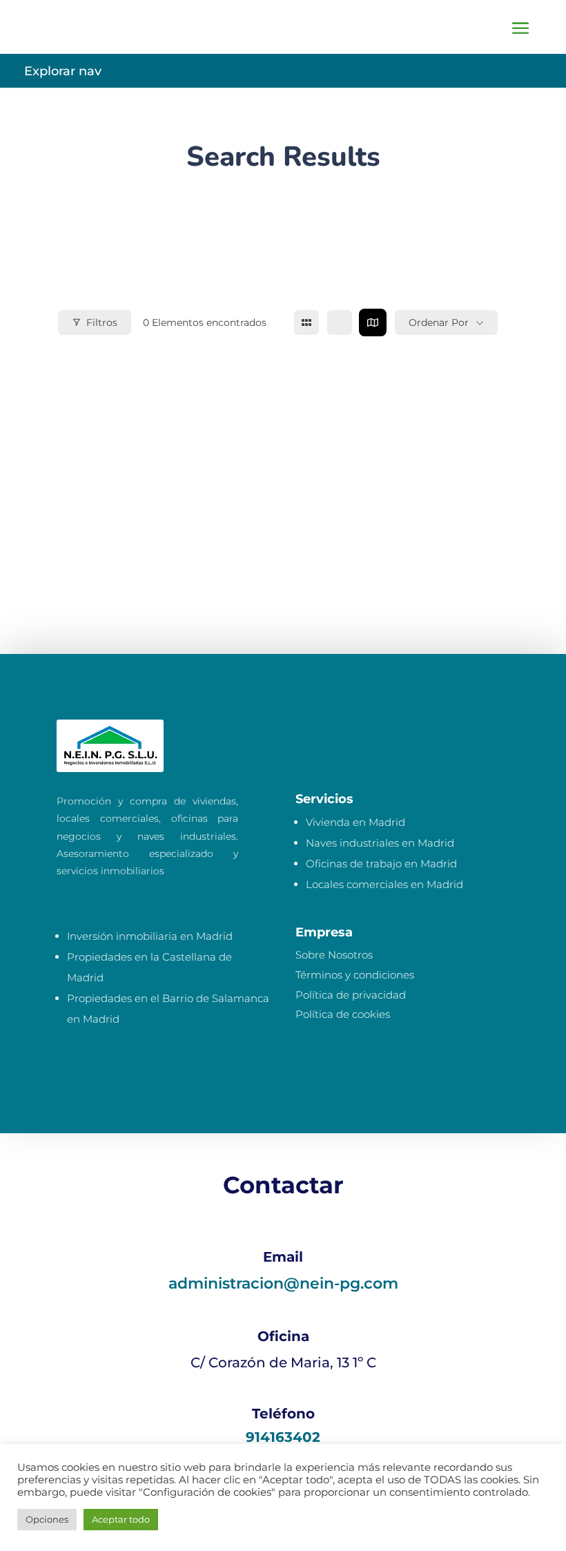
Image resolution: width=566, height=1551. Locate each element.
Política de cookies (342, 1014)
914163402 (283, 1437)
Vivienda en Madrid (355, 822)
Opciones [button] (47, 1519)
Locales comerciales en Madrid (384, 884)
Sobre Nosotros (334, 954)
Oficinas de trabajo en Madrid (381, 863)
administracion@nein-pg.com (283, 1283)
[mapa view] (373, 322)
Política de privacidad (350, 994)
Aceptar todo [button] (121, 1519)
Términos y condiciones (354, 974)
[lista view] (339, 322)
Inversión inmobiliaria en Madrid (150, 936)
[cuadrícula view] (306, 322)
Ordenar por (439, 322)
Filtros (101, 322)
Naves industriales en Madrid (380, 842)
